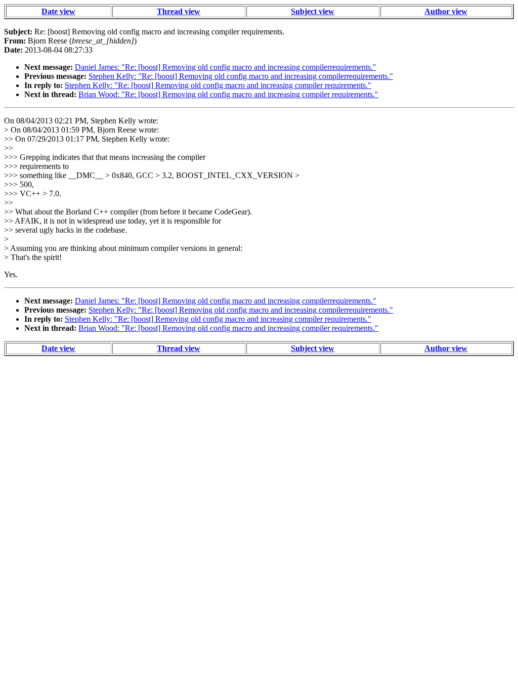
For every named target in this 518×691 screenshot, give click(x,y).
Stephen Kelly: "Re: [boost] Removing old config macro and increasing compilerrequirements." (241, 76)
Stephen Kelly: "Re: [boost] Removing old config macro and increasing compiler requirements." (218, 85)
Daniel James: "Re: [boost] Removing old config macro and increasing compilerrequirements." (225, 67)
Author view (445, 11)
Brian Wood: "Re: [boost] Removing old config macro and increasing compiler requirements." (228, 94)
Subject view (312, 11)
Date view (58, 11)
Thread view (178, 11)
